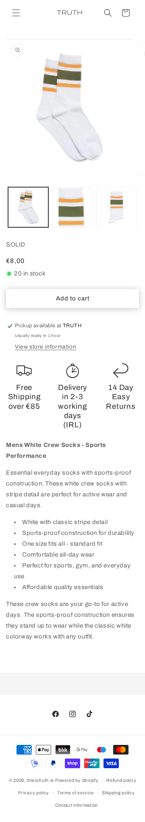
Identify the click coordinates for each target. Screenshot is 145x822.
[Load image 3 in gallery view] (116, 207)
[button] (16, 13)
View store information (45, 347)
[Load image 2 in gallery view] (72, 207)
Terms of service (75, 792)
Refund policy (121, 780)
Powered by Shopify (77, 780)
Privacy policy (33, 792)
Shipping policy (118, 792)
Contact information (76, 805)
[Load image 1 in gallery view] (28, 207)
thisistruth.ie (40, 780)
